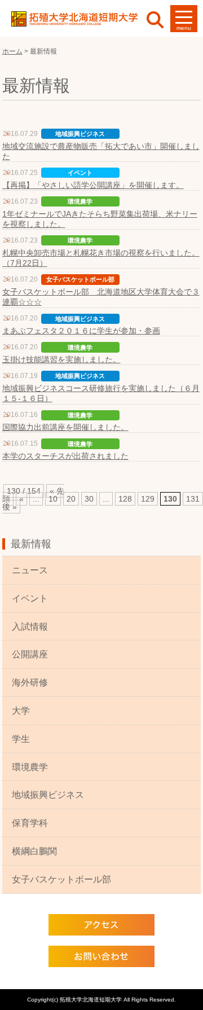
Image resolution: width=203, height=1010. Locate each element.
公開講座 (30, 654)
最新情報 (31, 544)
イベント (30, 598)
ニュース (30, 570)
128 (125, 498)
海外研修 (30, 682)
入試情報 (30, 626)
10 (53, 498)
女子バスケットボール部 (61, 879)
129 (148, 498)
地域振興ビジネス (48, 795)
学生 (21, 739)
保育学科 (30, 823)
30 (89, 498)
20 (71, 498)
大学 (21, 710)
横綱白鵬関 (34, 851)
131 (193, 498)
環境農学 (30, 767)
